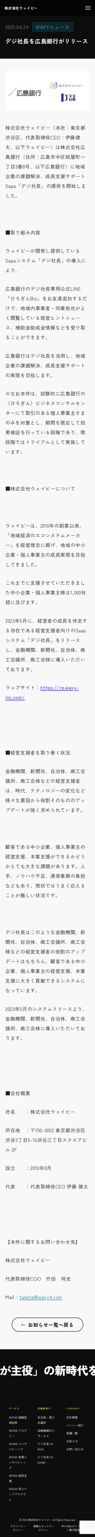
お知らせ (72, 1441)
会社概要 (72, 1417)
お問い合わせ (75, 1449)
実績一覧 (72, 1433)
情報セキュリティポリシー (43, 1528)
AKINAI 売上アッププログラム (18, 1494)
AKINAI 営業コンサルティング (18, 1462)
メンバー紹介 (75, 1425)
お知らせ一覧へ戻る (47, 1324)
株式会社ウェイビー (21, 8)
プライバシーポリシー (18, 1528)
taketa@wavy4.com (40, 1296)
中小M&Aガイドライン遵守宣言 (73, 1528)
